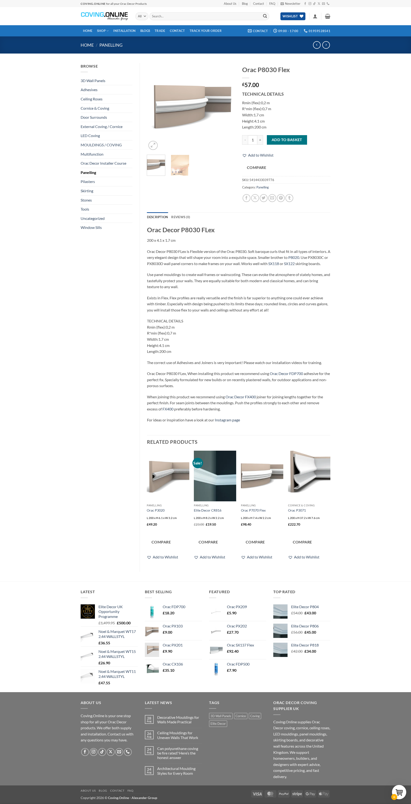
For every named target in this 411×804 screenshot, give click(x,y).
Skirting (87, 190)
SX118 (273, 263)
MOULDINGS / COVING (101, 145)
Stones (86, 200)
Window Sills (91, 227)
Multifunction (92, 154)
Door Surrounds (94, 117)
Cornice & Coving (95, 108)
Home (88, 31)
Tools (85, 209)
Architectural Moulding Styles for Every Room (176, 770)
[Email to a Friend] (272, 198)
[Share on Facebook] (246, 198)
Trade (160, 31)
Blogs (145, 31)
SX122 (289, 263)
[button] (290, 3)
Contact (258, 3)
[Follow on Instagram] (309, 3)
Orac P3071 (297, 510)
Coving (255, 716)
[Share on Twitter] (264, 198)
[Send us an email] (323, 3)
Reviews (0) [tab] (180, 217)
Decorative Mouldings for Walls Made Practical (178, 719)
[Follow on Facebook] (305, 3)
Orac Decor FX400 (240, 397)
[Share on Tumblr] (289, 198)
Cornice (240, 716)
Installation (124, 31)
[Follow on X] (319, 3)
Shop (101, 31)
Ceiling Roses (92, 99)
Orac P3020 (156, 510)
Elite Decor (218, 723)
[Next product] (316, 45)
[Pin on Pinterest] (281, 198)
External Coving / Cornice (101, 126)
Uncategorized (93, 218)
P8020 (293, 257)
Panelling (110, 45)
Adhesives (89, 89)
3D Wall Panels (93, 80)
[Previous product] (326, 45)
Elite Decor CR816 (207, 510)
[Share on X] (255, 198)
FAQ (272, 3)
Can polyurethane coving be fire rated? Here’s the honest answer (177, 753)
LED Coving (90, 135)
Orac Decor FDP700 (286, 373)
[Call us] (328, 3)
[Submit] (265, 16)
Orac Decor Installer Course (103, 163)
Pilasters (88, 181)
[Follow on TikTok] (314, 3)
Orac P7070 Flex (253, 510)
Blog (245, 3)
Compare (256, 167)
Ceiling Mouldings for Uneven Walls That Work (177, 735)
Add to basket (287, 140)
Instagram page (227, 420)
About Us (230, 3)
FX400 (167, 409)
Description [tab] (157, 217)
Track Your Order (206, 31)
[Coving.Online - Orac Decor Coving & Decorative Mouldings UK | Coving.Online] (104, 16)
